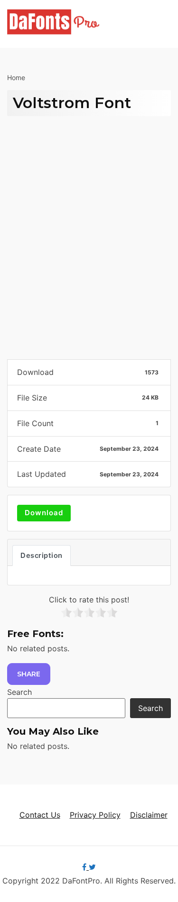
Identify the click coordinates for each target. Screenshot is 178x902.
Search (19, 692)
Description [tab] (41, 555)
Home (16, 77)
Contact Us (39, 815)
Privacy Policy (95, 815)
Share (28, 674)
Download (44, 512)
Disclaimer (149, 815)
